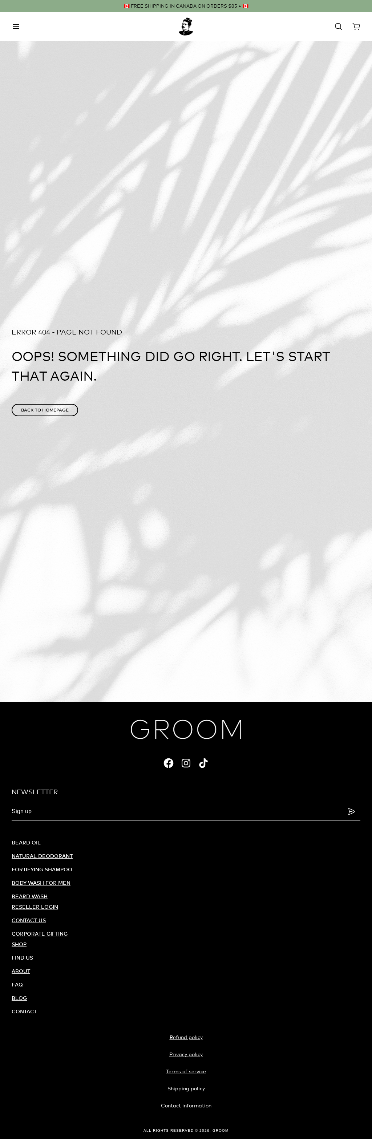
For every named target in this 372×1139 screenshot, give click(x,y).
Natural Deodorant (42, 855)
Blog (19, 997)
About (21, 971)
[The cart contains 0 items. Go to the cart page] (356, 26)
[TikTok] (203, 763)
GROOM (221, 1130)
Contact (24, 1011)
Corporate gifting (40, 933)
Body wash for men (41, 882)
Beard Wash (30, 896)
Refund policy (186, 1037)
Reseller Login (35, 906)
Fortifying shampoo (42, 869)
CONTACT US (29, 920)
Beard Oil (26, 842)
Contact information (186, 1105)
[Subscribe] (351, 811)
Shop (19, 944)
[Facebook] (168, 763)
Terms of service (186, 1071)
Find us (22, 957)
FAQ (17, 984)
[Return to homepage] (186, 729)
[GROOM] (186, 26)
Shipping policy (186, 1088)
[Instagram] (186, 763)
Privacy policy (186, 1054)
